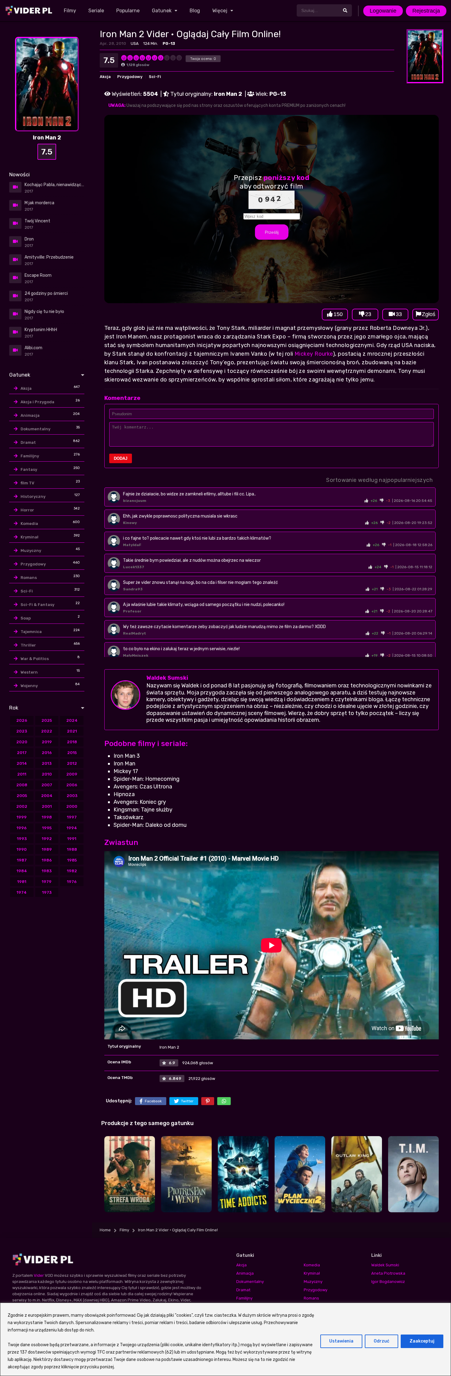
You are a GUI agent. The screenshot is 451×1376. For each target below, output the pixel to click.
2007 (46, 785)
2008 (21, 785)
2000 (71, 806)
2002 (21, 806)
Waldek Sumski (167, 677)
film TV (27, 483)
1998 (47, 817)
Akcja (105, 77)
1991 (71, 838)
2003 (72, 795)
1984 (22, 871)
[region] (225, 1339)
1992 (47, 838)
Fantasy (29, 469)
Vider (39, 1275)
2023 (21, 731)
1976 (72, 881)
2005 (22, 795)
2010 (47, 774)
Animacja (30, 415)
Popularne (128, 11)
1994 (72, 828)
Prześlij (272, 232)
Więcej (219, 11)
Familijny (30, 456)
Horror (27, 510)
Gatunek (162, 11)
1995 (47, 828)
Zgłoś (428, 314)
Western (29, 672)
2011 (21, 774)
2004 (46, 795)
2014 (22, 763)
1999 (22, 817)
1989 (47, 849)
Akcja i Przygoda (37, 402)
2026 (21, 720)
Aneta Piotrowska (388, 1273)
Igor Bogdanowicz (388, 1281)
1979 (47, 881)
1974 (22, 892)
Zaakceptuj (422, 1341)
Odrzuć (381, 1341)
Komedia (29, 523)
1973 (47, 892)
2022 (46, 731)
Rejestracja (426, 11)
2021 (72, 731)
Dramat (28, 442)
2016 (47, 752)
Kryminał (29, 537)
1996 (22, 828)
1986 (47, 860)
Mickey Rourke (314, 353)
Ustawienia (341, 1341)
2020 (21, 742)
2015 (72, 752)
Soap (26, 618)
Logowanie (383, 11)
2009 (71, 774)
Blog (195, 11)
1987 (22, 860)
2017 (22, 752)
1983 (47, 871)
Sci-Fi (155, 77)
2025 (46, 720)
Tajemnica (31, 631)
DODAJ (120, 458)
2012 (72, 763)
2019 (47, 742)
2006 (71, 785)
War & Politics (35, 658)
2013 (47, 763)
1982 (72, 871)
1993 (22, 838)
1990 (22, 849)
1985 (72, 860)
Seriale (96, 11)
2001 (47, 806)
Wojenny (29, 685)
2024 (72, 720)
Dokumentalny (35, 429)
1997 (72, 817)
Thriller (28, 645)
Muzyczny (31, 550)
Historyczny (33, 496)
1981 (21, 881)
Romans (29, 577)
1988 (72, 849)
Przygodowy (129, 77)
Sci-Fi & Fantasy (37, 604)
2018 (72, 742)
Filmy (70, 11)
